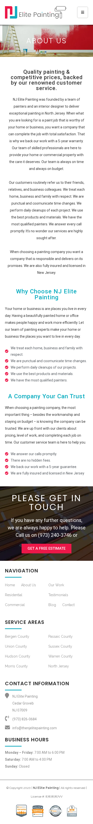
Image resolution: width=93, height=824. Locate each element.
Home (10, 585)
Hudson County (17, 656)
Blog (52, 605)
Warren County (60, 656)
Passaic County (60, 636)
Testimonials (58, 595)
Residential (13, 595)
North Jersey (58, 666)
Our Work (56, 585)
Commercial (15, 605)
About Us (28, 585)
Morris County (16, 666)
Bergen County (17, 636)
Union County (16, 646)
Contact (68, 605)
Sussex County (60, 646)
